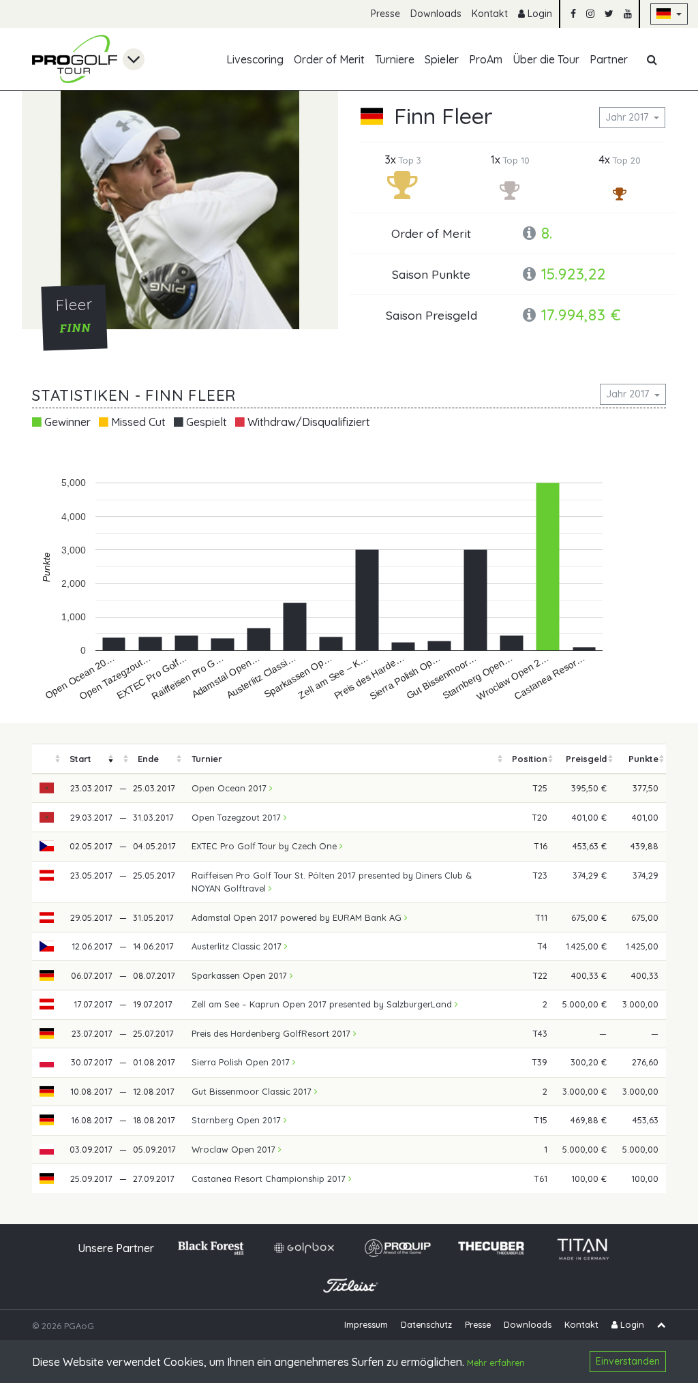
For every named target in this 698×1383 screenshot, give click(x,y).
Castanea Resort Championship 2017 (270, 1178)
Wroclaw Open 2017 (235, 1149)
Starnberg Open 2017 (238, 1119)
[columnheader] (47, 759)
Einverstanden (628, 1361)
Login (538, 13)
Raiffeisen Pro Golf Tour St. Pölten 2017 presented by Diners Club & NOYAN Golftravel (332, 882)
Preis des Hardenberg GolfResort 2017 (272, 1033)
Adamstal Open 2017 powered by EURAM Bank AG (298, 917)
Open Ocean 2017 (230, 787)
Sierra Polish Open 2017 (242, 1062)
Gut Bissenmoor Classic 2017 (253, 1091)
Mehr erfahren (496, 1362)
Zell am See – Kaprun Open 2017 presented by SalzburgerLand (323, 1004)
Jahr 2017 (628, 117)
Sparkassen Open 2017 (241, 975)
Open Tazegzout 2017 (238, 817)
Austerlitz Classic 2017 (238, 946)
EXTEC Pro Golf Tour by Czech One (265, 845)
